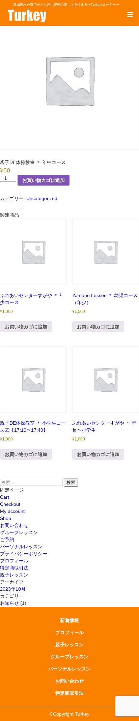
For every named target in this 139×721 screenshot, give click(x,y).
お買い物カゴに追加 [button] (26, 326)
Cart (4, 497)
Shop (5, 518)
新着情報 (69, 620)
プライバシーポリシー (23, 553)
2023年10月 (13, 589)
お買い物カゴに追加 (43, 180)
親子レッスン (14, 575)
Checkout (10, 504)
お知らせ (9, 603)
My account (12, 511)
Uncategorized (41, 198)
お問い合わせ (14, 525)
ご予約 (7, 539)
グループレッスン (19, 532)
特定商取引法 (14, 567)
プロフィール (14, 560)
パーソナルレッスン (21, 546)
